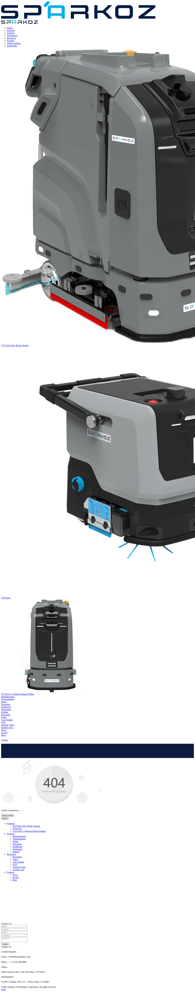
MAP (3, 989)
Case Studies (18, 862)
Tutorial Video (19, 867)
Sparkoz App (18, 869)
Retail (15, 841)
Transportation (19, 839)
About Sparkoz (14, 43)
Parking (16, 852)
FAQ (15, 864)
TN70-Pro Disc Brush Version (26, 826)
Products (11, 30)
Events (16, 877)
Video (15, 859)
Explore (10, 41)
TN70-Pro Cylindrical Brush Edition (29, 831)
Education (17, 844)
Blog (15, 880)
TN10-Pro (17, 828)
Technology (12, 35)
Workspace (18, 849)
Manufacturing (19, 836)
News (15, 875)
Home (9, 28)
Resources (11, 38)
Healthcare (17, 846)
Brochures (17, 857)
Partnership (12, 46)
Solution (10, 33)
